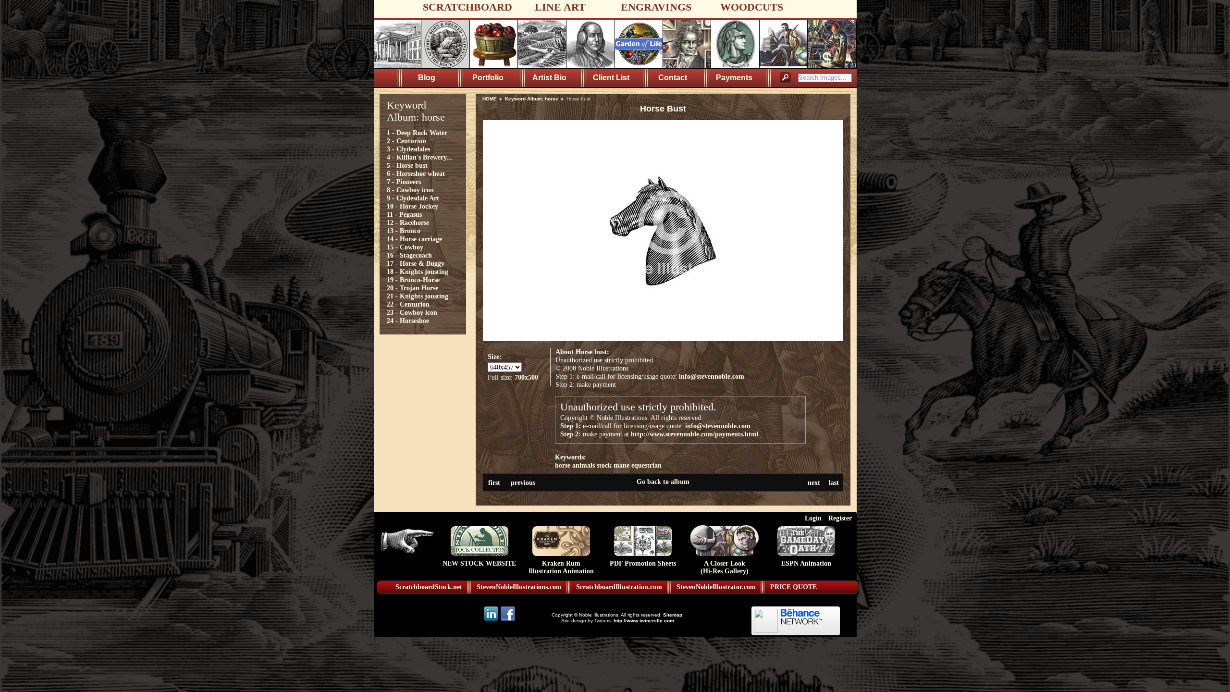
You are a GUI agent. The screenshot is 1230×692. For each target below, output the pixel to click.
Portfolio (488, 78)
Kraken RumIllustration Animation (561, 567)
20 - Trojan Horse (412, 288)
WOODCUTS (751, 7)
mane (621, 465)
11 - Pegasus (404, 214)
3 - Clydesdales (408, 149)
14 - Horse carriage (414, 239)
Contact (672, 78)
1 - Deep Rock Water (417, 132)
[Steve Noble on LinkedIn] (491, 620)
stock (604, 465)
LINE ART (560, 7)
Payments (734, 78)
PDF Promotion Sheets (643, 563)
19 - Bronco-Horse (413, 280)
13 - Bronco (403, 231)
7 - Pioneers (404, 181)
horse (562, 465)
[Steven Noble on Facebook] (508, 620)
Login (813, 518)
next (814, 482)
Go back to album (663, 481)
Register (840, 518)
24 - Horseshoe (408, 320)
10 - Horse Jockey (412, 206)
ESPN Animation (806, 563)
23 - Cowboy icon (412, 312)
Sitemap (672, 615)
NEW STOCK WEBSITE (479, 563)
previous (523, 482)
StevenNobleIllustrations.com (519, 587)
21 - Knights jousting (417, 296)
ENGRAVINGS (656, 7)
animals (583, 465)
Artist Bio (549, 78)
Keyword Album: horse (531, 98)
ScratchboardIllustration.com (619, 587)
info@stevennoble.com (711, 376)
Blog (426, 78)
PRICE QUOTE (793, 587)
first (494, 482)
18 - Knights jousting (417, 271)
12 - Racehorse (408, 222)
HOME (489, 98)
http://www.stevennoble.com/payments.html (695, 434)
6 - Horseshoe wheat (416, 173)
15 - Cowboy (405, 247)
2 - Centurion (406, 141)
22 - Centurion (408, 304)
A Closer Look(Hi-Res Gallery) (725, 567)
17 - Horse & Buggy (415, 263)
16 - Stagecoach (409, 255)
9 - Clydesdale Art (413, 198)
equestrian (646, 465)
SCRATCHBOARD (467, 7)
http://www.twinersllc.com (644, 620)
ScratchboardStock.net (428, 587)
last (834, 482)
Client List (611, 78)
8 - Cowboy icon (410, 190)
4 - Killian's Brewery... (419, 157)
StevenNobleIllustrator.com (716, 587)
